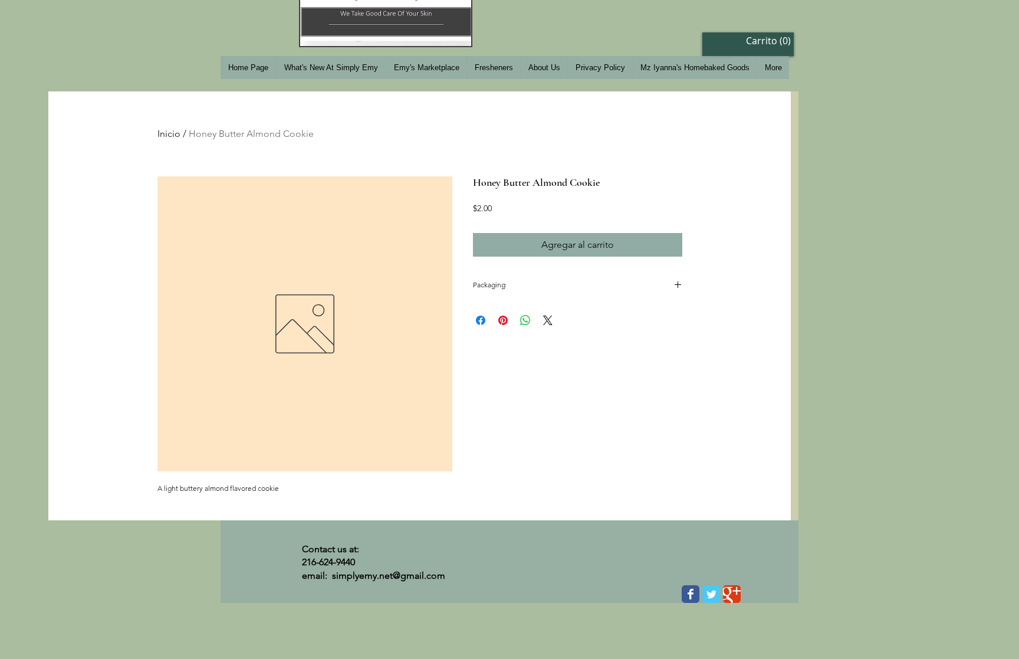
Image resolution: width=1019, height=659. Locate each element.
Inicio (168, 133)
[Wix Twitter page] (711, 594)
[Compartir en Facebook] (481, 320)
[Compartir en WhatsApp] (525, 320)
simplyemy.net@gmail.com (388, 575)
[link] (764, 41)
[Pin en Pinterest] (503, 320)
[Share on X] (548, 320)
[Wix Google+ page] (732, 594)
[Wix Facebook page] (690, 594)
